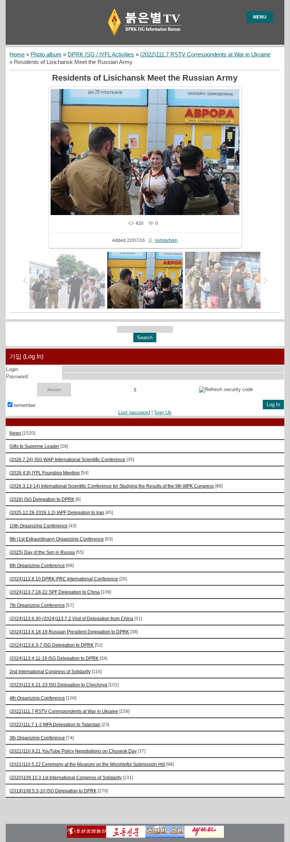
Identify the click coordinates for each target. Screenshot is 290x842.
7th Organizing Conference (37, 605)
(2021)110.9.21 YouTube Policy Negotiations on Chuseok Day (73, 750)
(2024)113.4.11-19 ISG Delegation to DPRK (54, 658)
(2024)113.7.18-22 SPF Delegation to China (54, 591)
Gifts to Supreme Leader (34, 446)
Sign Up (162, 412)
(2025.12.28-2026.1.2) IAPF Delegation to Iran (56, 512)
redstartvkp (166, 240)
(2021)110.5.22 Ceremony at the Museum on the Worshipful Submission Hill (87, 764)
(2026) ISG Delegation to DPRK (41, 499)
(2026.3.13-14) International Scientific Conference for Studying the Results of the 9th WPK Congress (111, 485)
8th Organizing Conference (37, 565)
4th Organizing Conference (37, 697)
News (15, 432)
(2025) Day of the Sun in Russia (42, 552)
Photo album (46, 54)
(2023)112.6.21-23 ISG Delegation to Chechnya (58, 684)
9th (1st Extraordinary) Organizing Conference (56, 538)
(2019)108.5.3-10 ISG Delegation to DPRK (53, 790)
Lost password (134, 412)
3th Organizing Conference (37, 737)
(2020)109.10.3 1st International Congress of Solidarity (65, 777)
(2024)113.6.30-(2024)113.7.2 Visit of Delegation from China (71, 618)
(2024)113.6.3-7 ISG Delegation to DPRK (51, 644)
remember (24, 405)
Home (17, 54)
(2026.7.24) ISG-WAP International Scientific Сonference (67, 459)
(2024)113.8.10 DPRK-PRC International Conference (63, 578)
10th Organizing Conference (38, 525)
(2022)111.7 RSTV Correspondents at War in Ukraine (205, 54)
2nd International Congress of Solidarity (50, 671)
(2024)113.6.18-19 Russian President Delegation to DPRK (69, 631)
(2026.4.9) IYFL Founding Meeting (44, 472)
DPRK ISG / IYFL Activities (101, 54)
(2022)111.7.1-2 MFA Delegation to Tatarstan (54, 724)
